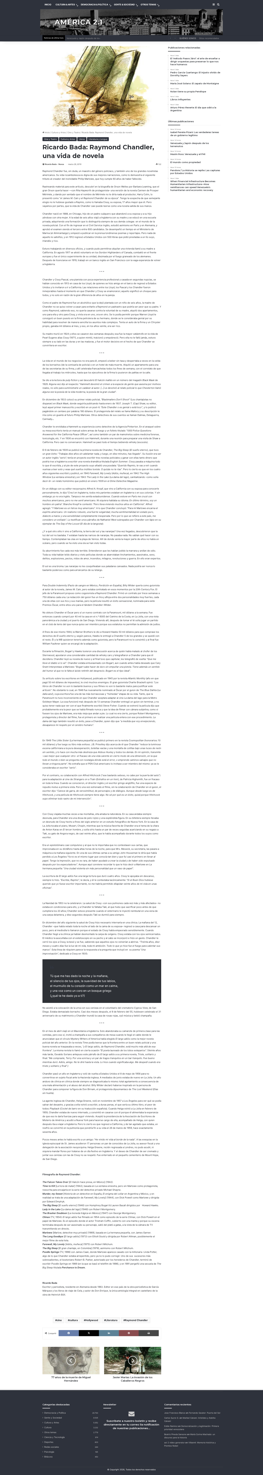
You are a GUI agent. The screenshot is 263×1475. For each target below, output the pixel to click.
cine (59, 1320)
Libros (82, 139)
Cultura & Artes (65, 4)
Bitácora (48, 1456)
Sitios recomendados (209, 38)
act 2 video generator (174, 1442)
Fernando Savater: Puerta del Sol (204, 1413)
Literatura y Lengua (98, 139)
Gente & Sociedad (124, 4)
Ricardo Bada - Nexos (54, 164)
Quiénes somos (187, 38)
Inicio (47, 132)
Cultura (47, 1427)
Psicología (49, 1452)
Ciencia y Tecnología (54, 1437)
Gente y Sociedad (53, 1417)
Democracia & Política (94, 4)
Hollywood (91, 1320)
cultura (73, 1320)
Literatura (111, 1320)
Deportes (48, 1442)
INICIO (48, 4)
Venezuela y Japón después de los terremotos (89, 38)
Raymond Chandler (136, 1320)
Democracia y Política (55, 1413)
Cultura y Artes (58, 132)
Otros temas (50, 1432)
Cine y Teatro (73, 132)
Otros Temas (148, 4)
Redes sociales (51, 1447)
